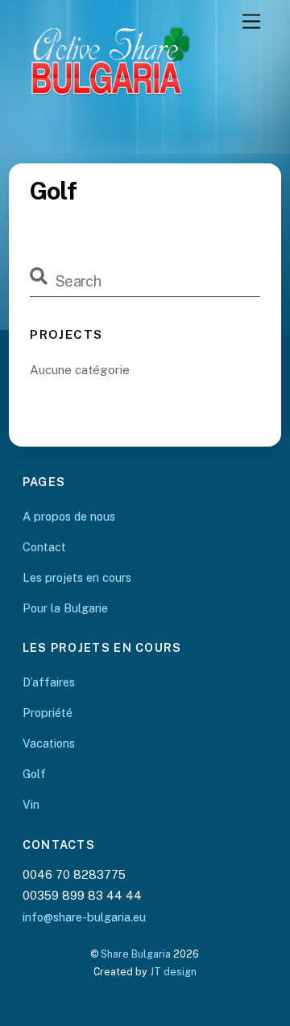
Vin (31, 804)
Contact (44, 547)
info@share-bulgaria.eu (84, 917)
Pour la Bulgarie (65, 608)
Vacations (49, 743)
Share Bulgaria (136, 954)
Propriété (47, 712)
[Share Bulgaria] (141, 131)
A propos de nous (69, 516)
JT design (173, 972)
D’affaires (49, 682)
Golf (34, 774)
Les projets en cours (77, 577)
